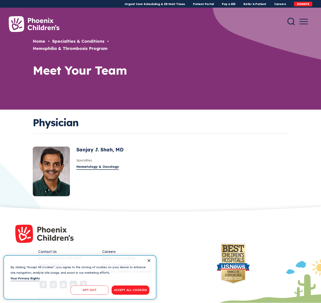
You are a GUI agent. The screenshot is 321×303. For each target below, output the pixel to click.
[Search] (291, 21)
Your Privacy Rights (25, 278)
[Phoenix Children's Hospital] (34, 24)
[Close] (149, 260)
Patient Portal (203, 4)
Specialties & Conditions (78, 41)
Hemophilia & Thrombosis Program (70, 48)
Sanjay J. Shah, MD (100, 150)
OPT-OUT (90, 290)
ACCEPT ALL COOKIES (130, 290)
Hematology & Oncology (97, 167)
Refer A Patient (254, 4)
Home (39, 41)
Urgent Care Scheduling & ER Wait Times (155, 4)
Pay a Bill (228, 4)
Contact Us (47, 251)
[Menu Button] (303, 21)
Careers (280, 4)
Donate (303, 4)
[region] (79, 277)
